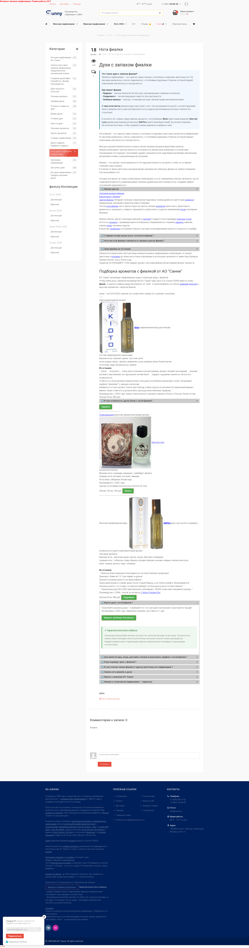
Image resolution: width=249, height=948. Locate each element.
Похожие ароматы (59, 96)
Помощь (120, 810)
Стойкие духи (57, 118)
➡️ (110, 189)
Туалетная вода (106, 415)
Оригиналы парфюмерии (57, 161)
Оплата (119, 801)
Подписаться (15, 936)
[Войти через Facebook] (92, 739)
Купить (128, 491)
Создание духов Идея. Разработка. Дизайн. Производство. (61, 81)
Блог (110, 35)
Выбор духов (56, 114)
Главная (100, 35)
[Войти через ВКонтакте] (92, 735)
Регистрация (148, 796)
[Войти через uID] (92, 731)
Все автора (110, 699)
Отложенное (148, 810)
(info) (104, 54)
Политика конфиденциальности (130, 820)
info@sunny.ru (176, 811)
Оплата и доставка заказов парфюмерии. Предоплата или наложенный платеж (61, 69)
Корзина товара (150, 806)
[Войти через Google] (92, 746)
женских (193, 284)
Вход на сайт (148, 801)
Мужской (55, 204)
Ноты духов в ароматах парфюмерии (133, 35)
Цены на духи (57, 123)
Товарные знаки (123, 815)
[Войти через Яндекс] (92, 743)
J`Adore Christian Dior (150, 592)
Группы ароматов (59, 133)
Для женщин (56, 199)
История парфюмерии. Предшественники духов (61, 175)
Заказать (105, 407)
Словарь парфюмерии (61, 138)
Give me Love (158, 442)
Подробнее (128, 597)
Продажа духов (57, 101)
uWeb (2, 946)
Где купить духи (58, 167)
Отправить (104, 764)
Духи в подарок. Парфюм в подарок (59, 144)
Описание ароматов (60, 128)
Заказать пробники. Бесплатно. (119, 618)
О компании (121, 796)
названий (184, 284)
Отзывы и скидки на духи (60, 107)
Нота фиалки (111, 49)
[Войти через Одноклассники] (92, 750)
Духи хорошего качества (57, 90)
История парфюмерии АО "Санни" (61, 58)
